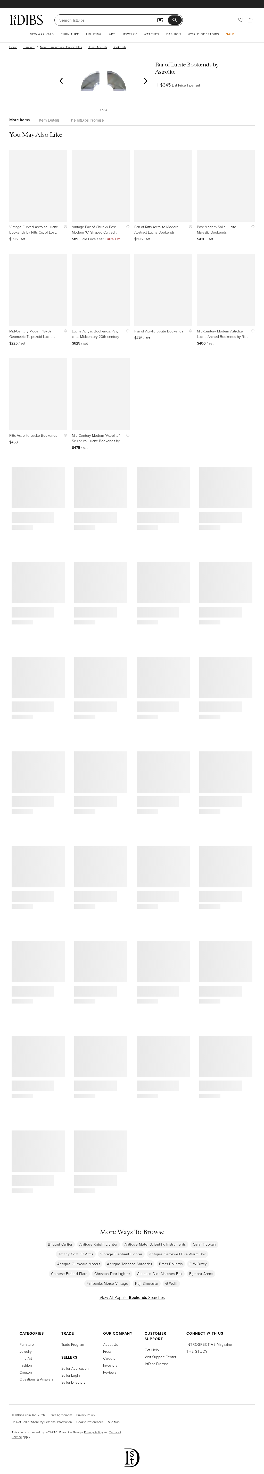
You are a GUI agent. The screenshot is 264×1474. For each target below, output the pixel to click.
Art (112, 34)
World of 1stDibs (203, 34)
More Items (19, 120)
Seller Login (70, 1375)
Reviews (109, 1372)
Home (13, 47)
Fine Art (26, 1358)
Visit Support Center (160, 1356)
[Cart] (250, 20)
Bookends (119, 47)
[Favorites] (240, 20)
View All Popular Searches (132, 1297)
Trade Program (72, 1344)
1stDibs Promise (157, 1363)
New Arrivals (42, 34)
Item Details (49, 120)
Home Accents (97, 47)
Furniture (70, 34)
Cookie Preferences (89, 1422)
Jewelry (129, 34)
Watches (151, 34)
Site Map (114, 1422)
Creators (26, 1372)
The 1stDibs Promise (86, 120)
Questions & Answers (36, 1379)
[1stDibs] (26, 20)
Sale (230, 34)
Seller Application (75, 1368)
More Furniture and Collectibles (61, 47)
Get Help (152, 1349)
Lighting (94, 34)
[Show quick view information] (64, 226)
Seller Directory (73, 1382)
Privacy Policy (85, 1415)
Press (107, 1351)
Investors (110, 1365)
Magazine (209, 1344)
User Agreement (61, 1415)
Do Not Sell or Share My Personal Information (42, 1422)
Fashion (173, 34)
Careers (109, 1358)
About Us (110, 1344)
